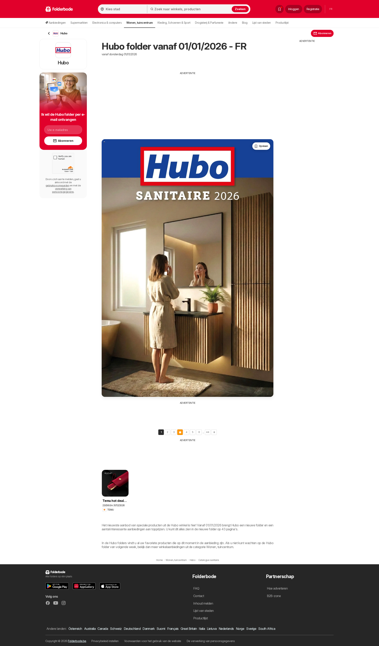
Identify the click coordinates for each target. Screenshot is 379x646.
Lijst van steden (261, 22)
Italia (202, 629)
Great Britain (189, 629)
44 (207, 432)
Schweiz (116, 629)
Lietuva (212, 629)
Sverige (251, 629)
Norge (240, 629)
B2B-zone (274, 596)
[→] (214, 432)
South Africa (266, 629)
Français (173, 629)
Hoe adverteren (277, 588)
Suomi (161, 629)
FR (330, 9)
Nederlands (226, 629)
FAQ (196, 588)
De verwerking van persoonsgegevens (211, 641)
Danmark (149, 629)
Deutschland (132, 629)
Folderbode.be (77, 641)
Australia (90, 629)
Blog (245, 22)
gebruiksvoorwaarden (57, 185)
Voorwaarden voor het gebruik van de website (152, 641)
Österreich (75, 629)
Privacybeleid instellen (104, 641)
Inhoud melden (203, 603)
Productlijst (282, 22)
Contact (198, 596)
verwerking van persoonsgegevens (63, 190)
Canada (103, 629)
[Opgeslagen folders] (279, 9)
